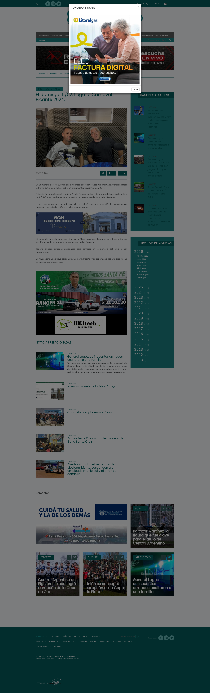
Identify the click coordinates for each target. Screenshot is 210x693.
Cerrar (135, 89)
